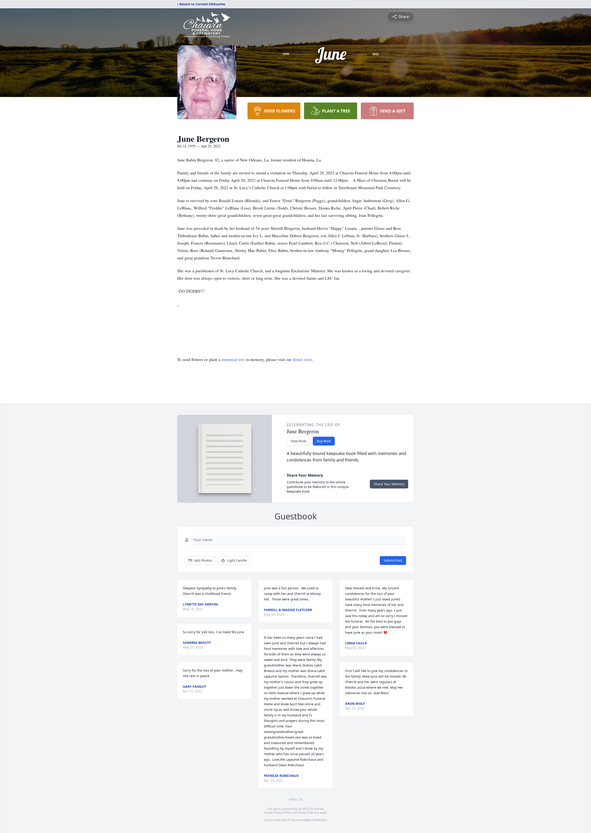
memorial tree (233, 359)
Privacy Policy (282, 813)
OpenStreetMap (300, 820)
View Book (298, 441)
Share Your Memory (389, 484)
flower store (302, 359)
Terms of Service (308, 813)
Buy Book (324, 441)
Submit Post (393, 560)
